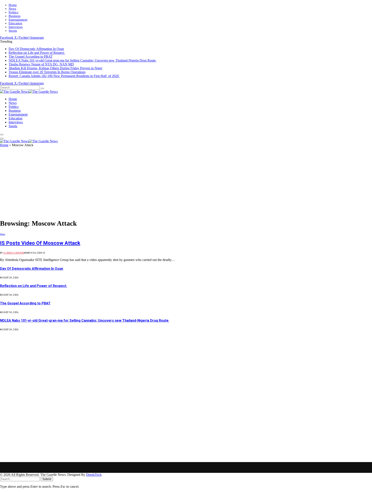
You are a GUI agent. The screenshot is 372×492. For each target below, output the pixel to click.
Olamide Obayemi (13, 253)
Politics (13, 12)
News (12, 8)
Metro (2, 234)
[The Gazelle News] (29, 91)
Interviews (16, 27)
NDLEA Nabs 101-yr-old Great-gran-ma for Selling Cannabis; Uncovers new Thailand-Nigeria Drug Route (83, 60)
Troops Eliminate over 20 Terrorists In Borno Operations (47, 72)
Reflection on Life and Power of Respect (37, 52)
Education (15, 23)
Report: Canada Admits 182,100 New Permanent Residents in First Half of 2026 (64, 76)
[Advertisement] (186, 183)
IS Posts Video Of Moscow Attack (40, 243)
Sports (13, 30)
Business (14, 16)
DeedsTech (93, 474)
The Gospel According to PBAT (31, 56)
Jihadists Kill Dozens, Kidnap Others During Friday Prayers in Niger (55, 68)
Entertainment (18, 19)
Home (13, 5)
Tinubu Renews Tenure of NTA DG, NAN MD (41, 64)
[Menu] (1, 134)
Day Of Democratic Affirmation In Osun (36, 49)
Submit (46, 479)
